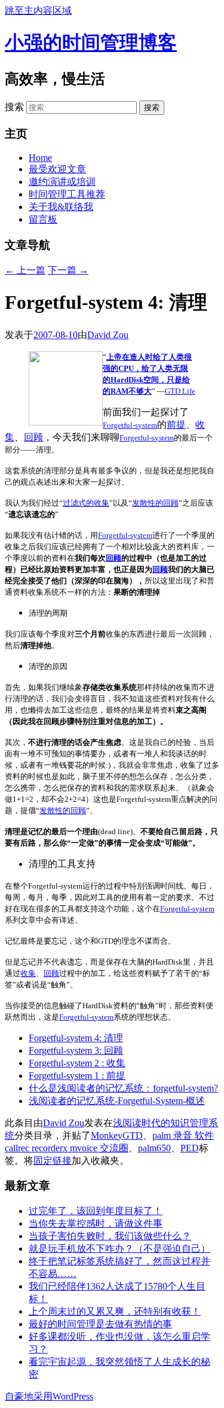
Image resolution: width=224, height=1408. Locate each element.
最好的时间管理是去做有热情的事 (100, 1324)
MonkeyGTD (117, 1135)
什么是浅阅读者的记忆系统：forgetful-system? (123, 1088)
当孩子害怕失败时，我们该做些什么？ (110, 1236)
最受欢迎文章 (57, 169)
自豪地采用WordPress (49, 1396)
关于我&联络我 (61, 207)
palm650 (154, 1148)
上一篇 (25, 270)
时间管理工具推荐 (67, 194)
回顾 (33, 437)
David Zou (107, 335)
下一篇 (68, 270)
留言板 (43, 219)
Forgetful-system (130, 425)
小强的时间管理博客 (91, 42)
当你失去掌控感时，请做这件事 (95, 1223)
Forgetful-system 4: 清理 (76, 1038)
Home (40, 158)
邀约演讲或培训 (62, 182)
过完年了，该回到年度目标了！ (95, 1211)
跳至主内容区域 (38, 10)
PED (189, 1148)
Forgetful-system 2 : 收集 (77, 1063)
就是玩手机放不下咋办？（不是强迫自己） (119, 1248)
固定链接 (52, 1160)
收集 (28, 973)
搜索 (14, 107)
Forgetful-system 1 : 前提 (77, 1076)
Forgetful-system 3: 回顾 (76, 1050)
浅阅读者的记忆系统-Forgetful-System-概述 (117, 1101)
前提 (176, 424)
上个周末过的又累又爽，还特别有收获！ (115, 1311)
